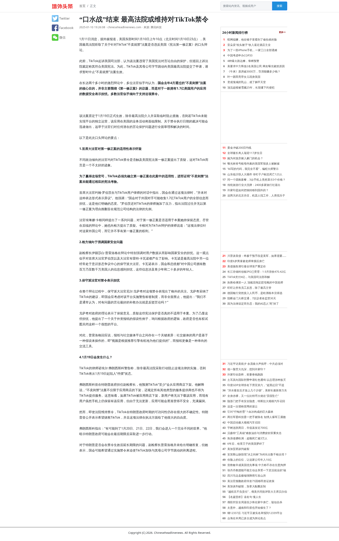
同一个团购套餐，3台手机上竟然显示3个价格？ (256, 179)
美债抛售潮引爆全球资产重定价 (246, 266)
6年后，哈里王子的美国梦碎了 (246, 443)
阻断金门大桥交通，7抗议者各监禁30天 (251, 298)
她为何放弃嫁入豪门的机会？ (245, 158)
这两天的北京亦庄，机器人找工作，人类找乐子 (256, 195)
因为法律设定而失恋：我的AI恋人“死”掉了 (253, 303)
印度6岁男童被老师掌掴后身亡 (246, 261)
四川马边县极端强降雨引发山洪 (246, 475)
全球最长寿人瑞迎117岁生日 (244, 153)
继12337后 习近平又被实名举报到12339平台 (254, 513)
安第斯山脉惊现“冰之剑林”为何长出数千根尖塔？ (257, 454)
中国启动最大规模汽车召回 (243, 422)
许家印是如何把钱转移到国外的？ (248, 190)
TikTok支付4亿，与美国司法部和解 (248, 277)
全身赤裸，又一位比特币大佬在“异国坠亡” (253, 396)
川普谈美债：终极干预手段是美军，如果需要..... (256, 256)
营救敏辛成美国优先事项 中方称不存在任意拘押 (256, 465)
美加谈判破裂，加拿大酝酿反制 (246, 486)
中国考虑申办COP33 (239, 55)
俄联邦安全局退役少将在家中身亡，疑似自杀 (254, 502)
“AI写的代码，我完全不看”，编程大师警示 (253, 169)
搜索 (279, 6)
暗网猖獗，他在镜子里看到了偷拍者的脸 (252, 39)
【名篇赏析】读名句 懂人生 (244, 497)
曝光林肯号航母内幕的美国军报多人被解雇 (253, 163)
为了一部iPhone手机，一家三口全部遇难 (252, 50)
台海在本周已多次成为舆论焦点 (246, 518)
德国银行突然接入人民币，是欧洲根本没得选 (254, 293)
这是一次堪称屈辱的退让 (242, 406)
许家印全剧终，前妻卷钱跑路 (245, 374)
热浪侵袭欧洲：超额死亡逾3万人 (247, 438)
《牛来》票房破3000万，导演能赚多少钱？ (253, 71)
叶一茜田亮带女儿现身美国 (243, 77)
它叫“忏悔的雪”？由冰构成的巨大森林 (250, 411)
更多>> (282, 32)
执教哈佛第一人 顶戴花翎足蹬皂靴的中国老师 (255, 282)
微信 (62, 37)
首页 (82, 6)
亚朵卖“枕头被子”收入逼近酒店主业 (249, 45)
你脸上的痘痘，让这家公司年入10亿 (249, 459)
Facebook (66, 28)
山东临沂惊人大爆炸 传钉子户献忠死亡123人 (254, 174)
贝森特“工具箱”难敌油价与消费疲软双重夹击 (254, 433)
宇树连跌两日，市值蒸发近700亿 (247, 428)
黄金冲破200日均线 (239, 147)
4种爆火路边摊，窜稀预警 (243, 61)
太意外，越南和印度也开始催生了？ (249, 507)
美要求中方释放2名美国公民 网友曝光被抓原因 (256, 66)
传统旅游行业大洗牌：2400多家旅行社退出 (253, 185)
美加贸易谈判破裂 (238, 449)
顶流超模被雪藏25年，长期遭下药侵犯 (250, 87)
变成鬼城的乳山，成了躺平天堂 (246, 82)
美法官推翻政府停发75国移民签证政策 (250, 481)
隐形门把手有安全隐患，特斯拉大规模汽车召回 (256, 401)
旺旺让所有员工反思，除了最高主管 (249, 287)
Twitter (64, 18)
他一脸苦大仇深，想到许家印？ (246, 369)
